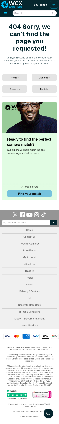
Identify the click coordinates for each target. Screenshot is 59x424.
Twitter (15, 214)
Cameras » (44, 77)
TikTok (43, 214)
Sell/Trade (40, 4)
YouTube (29, 214)
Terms (33, 406)
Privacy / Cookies (29, 291)
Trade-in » (15, 89)
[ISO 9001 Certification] (42, 394)
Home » (15, 77)
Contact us (29, 236)
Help (29, 298)
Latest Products (30, 325)
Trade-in (29, 270)
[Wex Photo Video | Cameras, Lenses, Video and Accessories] (11, 4)
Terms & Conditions (29, 311)
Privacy (26, 406)
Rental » (44, 89)
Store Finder (29, 250)
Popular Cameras (29, 243)
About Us (29, 264)
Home (29, 230)
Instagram (36, 214)
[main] (29, 109)
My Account (29, 257)
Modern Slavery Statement (29, 318)
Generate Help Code (29, 305)
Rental (29, 284)
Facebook (22, 214)
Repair (29, 277)
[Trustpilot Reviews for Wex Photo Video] (17, 394)
